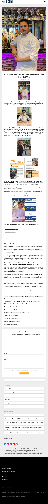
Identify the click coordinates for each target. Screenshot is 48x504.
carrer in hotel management (11, 395)
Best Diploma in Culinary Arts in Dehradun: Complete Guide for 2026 (20, 415)
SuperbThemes (37, 502)
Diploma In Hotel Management (11, 229)
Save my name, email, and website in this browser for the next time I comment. (24, 370)
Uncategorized (8, 406)
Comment (7, 337)
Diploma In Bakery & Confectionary (12, 235)
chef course (7, 399)
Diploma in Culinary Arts (10, 232)
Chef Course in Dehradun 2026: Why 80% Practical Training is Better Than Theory (23, 418)
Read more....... (39, 453)
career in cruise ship (9, 392)
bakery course (8, 388)
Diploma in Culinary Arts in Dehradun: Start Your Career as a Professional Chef (23, 432)
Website (6, 365)
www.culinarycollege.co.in (14, 321)
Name (6, 353)
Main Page (7, 403)
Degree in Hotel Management (11, 237)
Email (6, 359)
